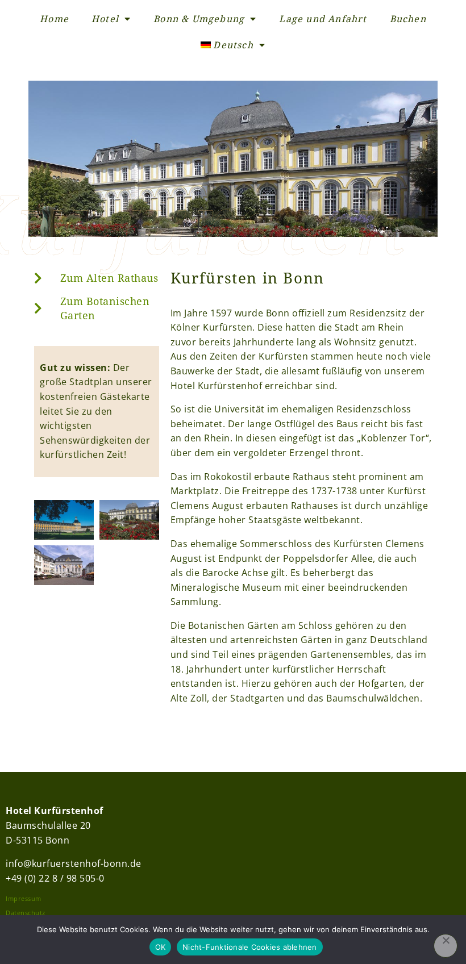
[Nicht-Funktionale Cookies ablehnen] (445, 946)
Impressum (23, 898)
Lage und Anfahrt (323, 18)
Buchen (408, 18)
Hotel (105, 18)
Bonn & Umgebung (198, 18)
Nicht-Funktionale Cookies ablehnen (249, 947)
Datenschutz (25, 912)
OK (160, 947)
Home (54, 18)
